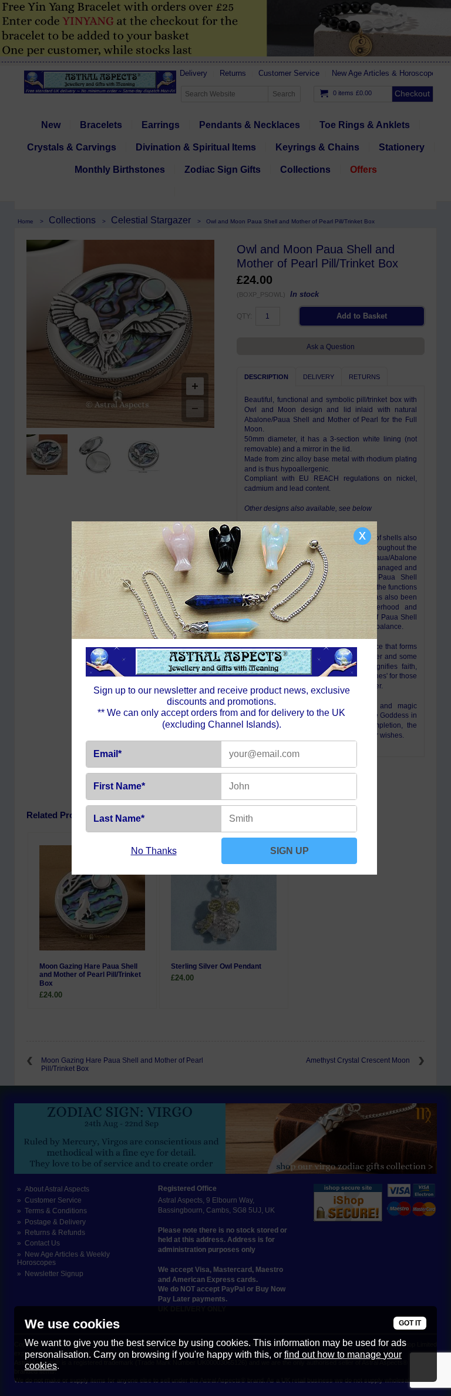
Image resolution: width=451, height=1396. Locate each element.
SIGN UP (289, 851)
